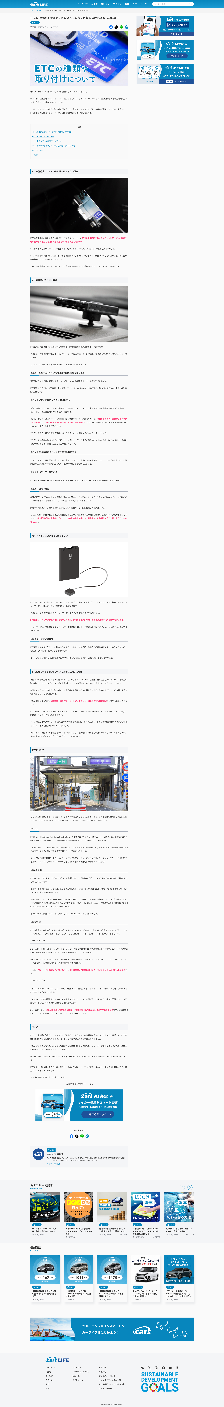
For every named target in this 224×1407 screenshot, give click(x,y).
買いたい (105, 4)
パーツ (143, 4)
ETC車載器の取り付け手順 (43, 136)
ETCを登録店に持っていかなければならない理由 (52, 131)
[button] (189, 1187)
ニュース (139, 1287)
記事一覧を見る (54, 1164)
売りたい (117, 4)
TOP (31, 10)
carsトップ (76, 1367)
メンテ (39, 10)
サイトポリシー (105, 1388)
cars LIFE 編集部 (55, 1153)
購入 (171, 1287)
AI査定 (94, 4)
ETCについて (38, 150)
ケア (135, 4)
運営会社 (102, 1367)
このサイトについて (80, 1371)
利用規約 (102, 1371)
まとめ (36, 155)
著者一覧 (76, 1375)
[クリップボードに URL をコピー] (126, 26)
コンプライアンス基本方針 (110, 1380)
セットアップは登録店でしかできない (48, 141)
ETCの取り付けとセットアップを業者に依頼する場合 (54, 145)
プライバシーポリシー (108, 1375)
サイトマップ (77, 1380)
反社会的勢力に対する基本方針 (112, 1384)
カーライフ (82, 4)
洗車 (127, 4)
